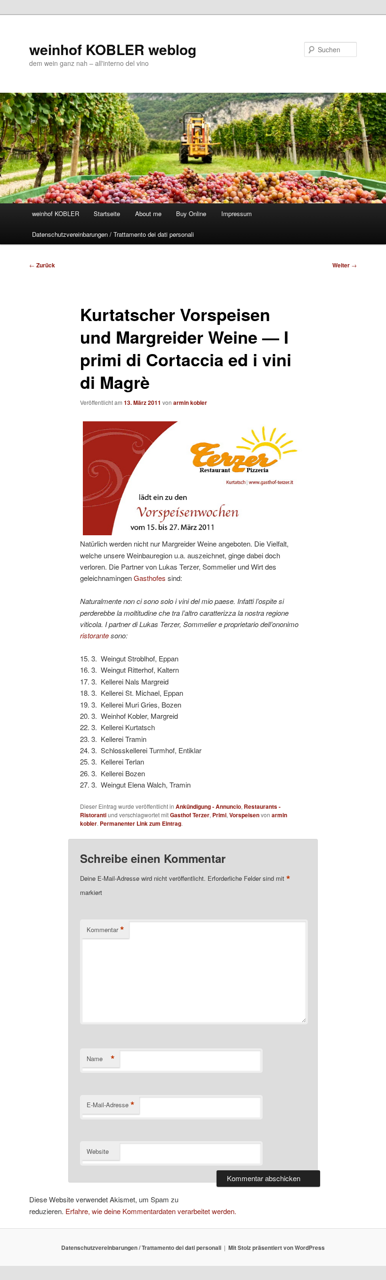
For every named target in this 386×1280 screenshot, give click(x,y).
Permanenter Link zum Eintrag (140, 823)
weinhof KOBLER (55, 213)
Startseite (107, 213)
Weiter (344, 265)
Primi (219, 815)
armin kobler (190, 402)
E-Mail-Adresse (111, 1104)
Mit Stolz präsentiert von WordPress (276, 1247)
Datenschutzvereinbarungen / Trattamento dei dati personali (113, 234)
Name (101, 1058)
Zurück (42, 265)
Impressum (236, 213)
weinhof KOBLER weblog (112, 49)
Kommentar (105, 929)
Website (98, 1151)
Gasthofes (150, 578)
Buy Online (191, 213)
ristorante (94, 635)
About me (148, 213)
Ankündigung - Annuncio (208, 806)
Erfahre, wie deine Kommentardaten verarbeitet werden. (150, 1211)
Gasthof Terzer (189, 815)
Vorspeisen (244, 815)
